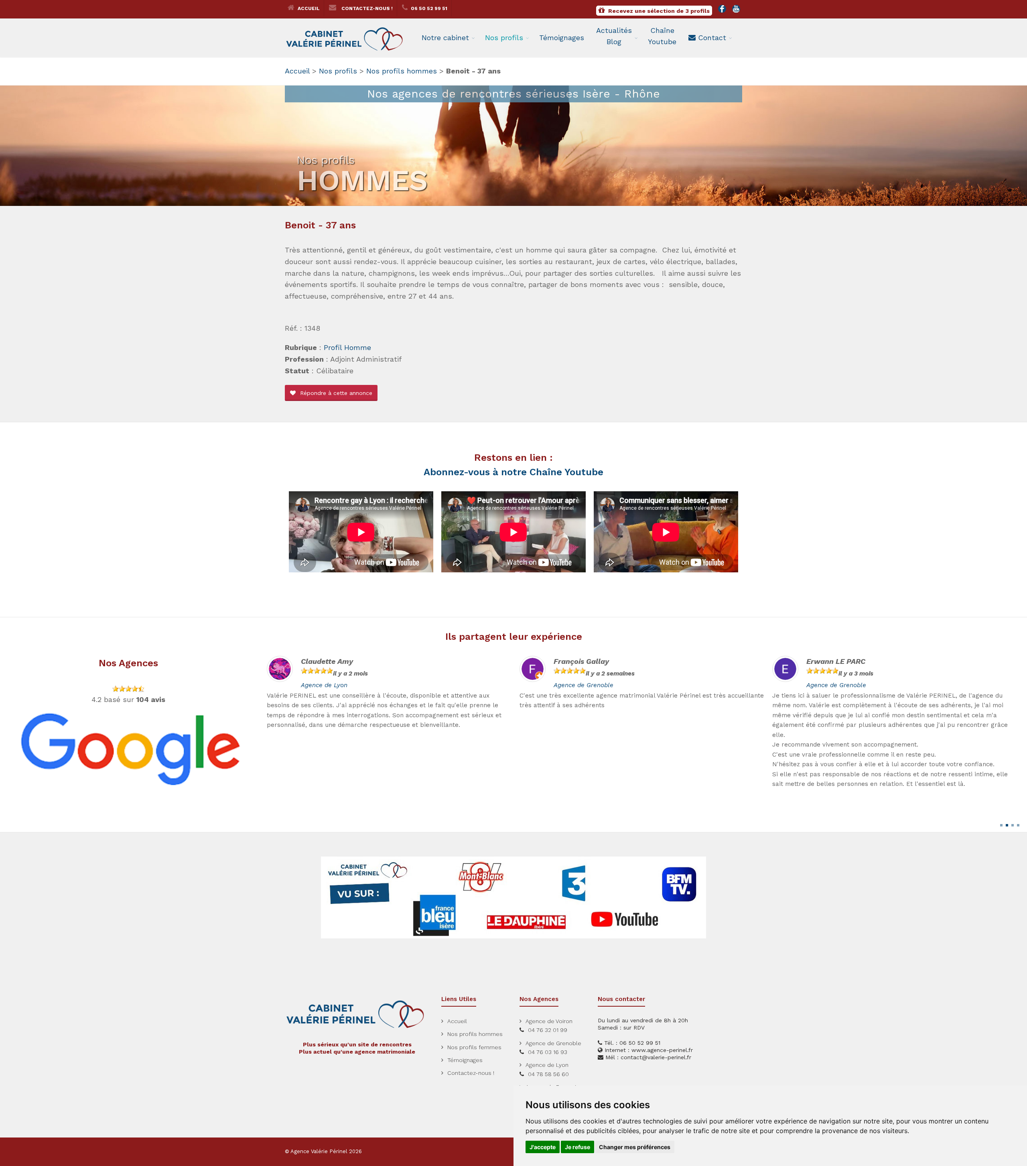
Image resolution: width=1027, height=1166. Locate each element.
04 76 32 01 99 (547, 1030)
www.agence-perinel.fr (662, 1050)
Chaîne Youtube (662, 36)
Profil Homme (347, 347)
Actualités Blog (614, 36)
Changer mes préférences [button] (634, 1147)
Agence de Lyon (547, 1065)
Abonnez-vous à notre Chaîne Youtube (513, 472)
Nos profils (504, 37)
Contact (711, 37)
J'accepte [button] (543, 1147)
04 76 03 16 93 (547, 1052)
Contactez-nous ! (366, 8)
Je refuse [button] (577, 1147)
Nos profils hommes (401, 71)
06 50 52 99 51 (428, 8)
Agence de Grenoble (331, 685)
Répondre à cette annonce (335, 393)
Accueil (308, 8)
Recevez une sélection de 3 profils (658, 11)
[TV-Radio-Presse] (513, 897)
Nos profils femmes (474, 1047)
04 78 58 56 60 (548, 1074)
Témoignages (561, 37)
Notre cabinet (445, 37)
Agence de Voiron (549, 1021)
